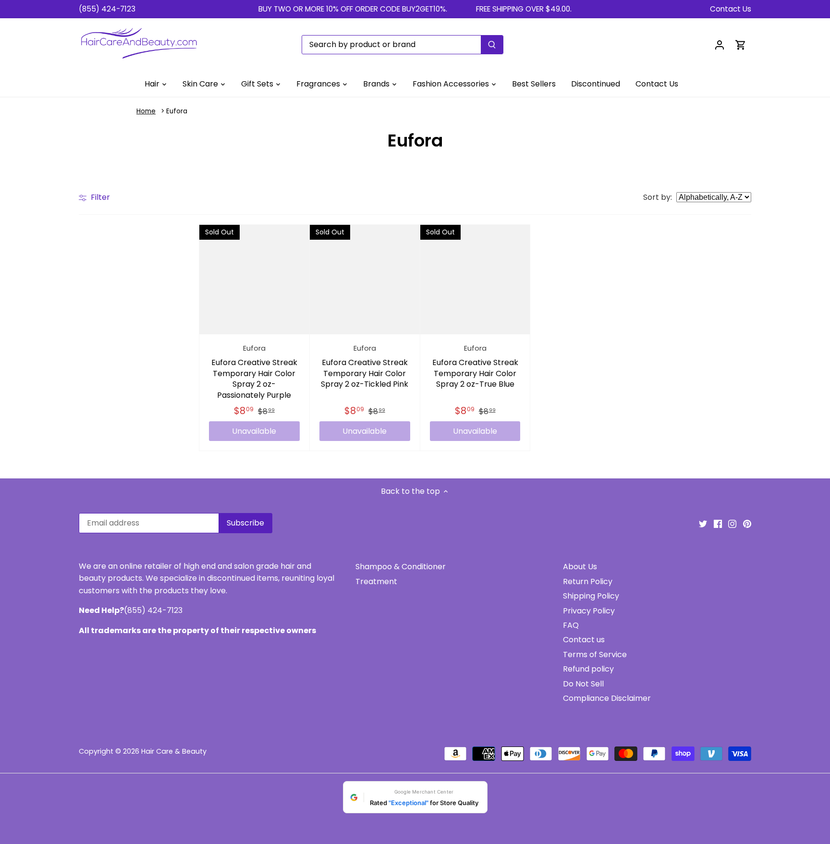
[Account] (719, 44)
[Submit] (492, 45)
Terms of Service (595, 654)
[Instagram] (732, 523)
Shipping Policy (591, 595)
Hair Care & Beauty (174, 751)
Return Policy (587, 581)
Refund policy (588, 668)
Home (146, 111)
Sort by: (657, 197)
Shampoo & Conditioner (400, 566)
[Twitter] (703, 523)
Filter (99, 197)
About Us (580, 566)
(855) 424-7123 (107, 9)
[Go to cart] (740, 44)
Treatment (376, 581)
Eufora (176, 111)
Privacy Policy (589, 610)
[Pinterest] (747, 523)
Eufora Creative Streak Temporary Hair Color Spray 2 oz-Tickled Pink (364, 366)
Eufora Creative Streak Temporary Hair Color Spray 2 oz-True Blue (475, 366)
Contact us (584, 639)
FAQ (571, 625)
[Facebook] (718, 523)
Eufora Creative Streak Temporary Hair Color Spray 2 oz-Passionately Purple (254, 372)
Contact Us (730, 9)
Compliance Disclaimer (607, 698)
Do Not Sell (583, 683)
